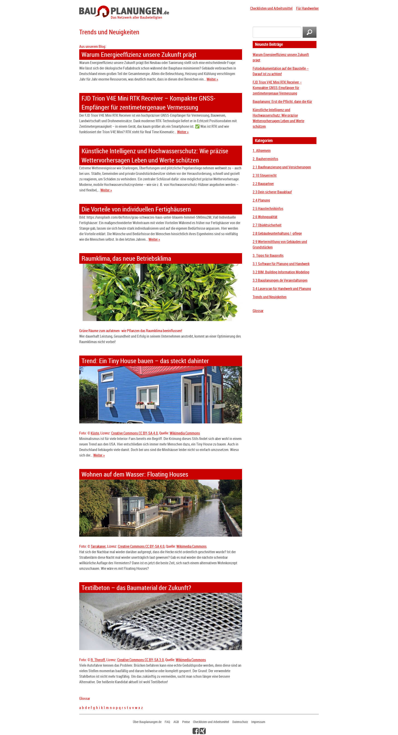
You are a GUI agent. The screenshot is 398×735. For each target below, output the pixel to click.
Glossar (258, 310)
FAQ (167, 722)
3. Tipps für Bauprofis (268, 255)
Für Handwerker (307, 8)
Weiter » (212, 79)
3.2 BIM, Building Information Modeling (281, 272)
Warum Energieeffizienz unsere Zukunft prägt (139, 54)
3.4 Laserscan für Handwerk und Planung (282, 288)
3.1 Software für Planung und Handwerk (281, 263)
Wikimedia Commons (185, 433)
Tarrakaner (98, 546)
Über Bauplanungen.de (147, 722)
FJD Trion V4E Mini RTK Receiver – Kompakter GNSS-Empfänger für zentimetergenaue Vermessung (277, 88)
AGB (176, 722)
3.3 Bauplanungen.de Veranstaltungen (280, 280)
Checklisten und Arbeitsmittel (271, 8)
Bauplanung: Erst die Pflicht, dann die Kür (282, 101)
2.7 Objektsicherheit (267, 225)
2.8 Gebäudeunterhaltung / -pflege (277, 233)
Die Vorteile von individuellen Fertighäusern (136, 209)
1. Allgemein (262, 150)
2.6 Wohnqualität (265, 216)
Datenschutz (240, 722)
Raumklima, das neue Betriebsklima (126, 258)
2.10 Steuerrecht (265, 175)
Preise (186, 722)
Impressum (258, 722)
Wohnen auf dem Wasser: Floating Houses (135, 474)
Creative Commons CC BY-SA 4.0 (134, 433)
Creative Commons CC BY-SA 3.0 (140, 659)
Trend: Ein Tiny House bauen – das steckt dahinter (145, 360)
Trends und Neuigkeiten (270, 296)
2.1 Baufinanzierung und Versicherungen (282, 167)
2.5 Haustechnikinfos (268, 208)
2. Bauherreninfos (265, 158)
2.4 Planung (261, 200)
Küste (95, 433)
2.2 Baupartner (263, 183)
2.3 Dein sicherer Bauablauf (272, 191)
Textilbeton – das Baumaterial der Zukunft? (136, 587)
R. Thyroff (98, 659)
